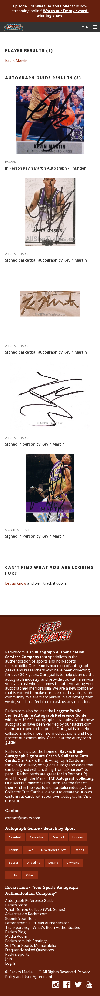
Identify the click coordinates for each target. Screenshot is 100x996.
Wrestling (33, 862)
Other (30, 875)
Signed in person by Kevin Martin (35, 444)
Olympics (72, 862)
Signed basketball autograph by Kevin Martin (46, 260)
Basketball (37, 837)
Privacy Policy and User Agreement (47, 974)
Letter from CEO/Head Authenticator (37, 923)
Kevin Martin (16, 60)
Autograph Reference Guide (29, 900)
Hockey (77, 837)
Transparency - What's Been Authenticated (42, 927)
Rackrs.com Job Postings (26, 941)
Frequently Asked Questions (29, 950)
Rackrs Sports (17, 954)
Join (8, 959)
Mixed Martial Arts (54, 850)
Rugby (13, 875)
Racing (79, 850)
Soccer (13, 862)
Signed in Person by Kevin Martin (35, 536)
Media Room (16, 936)
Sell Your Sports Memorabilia (30, 945)
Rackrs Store (16, 905)
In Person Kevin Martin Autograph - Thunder (45, 168)
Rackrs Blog (15, 932)
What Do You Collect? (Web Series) (35, 909)
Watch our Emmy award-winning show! (63, 13)
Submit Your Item (20, 918)
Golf (30, 850)
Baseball (15, 837)
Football (58, 837)
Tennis (13, 850)
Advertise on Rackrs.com (26, 914)
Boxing (53, 862)
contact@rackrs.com (22, 817)
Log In (10, 963)
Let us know (15, 583)
